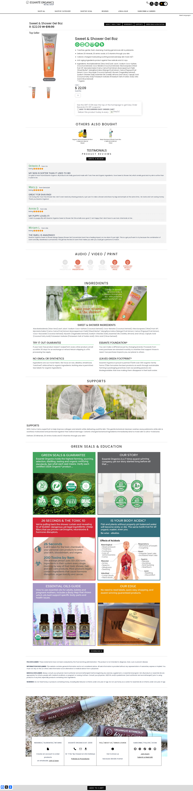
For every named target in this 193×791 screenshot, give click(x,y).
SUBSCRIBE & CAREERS (146, 11)
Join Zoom (145, 754)
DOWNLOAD (96, 651)
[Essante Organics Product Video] (78, 265)
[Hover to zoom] (49, 57)
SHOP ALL (41, 11)
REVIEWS (105, 11)
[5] (34, 169)
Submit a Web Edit (145, 757)
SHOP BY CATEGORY (63, 11)
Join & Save (54, 760)
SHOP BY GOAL (86, 11)
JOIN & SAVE (147, 2)
